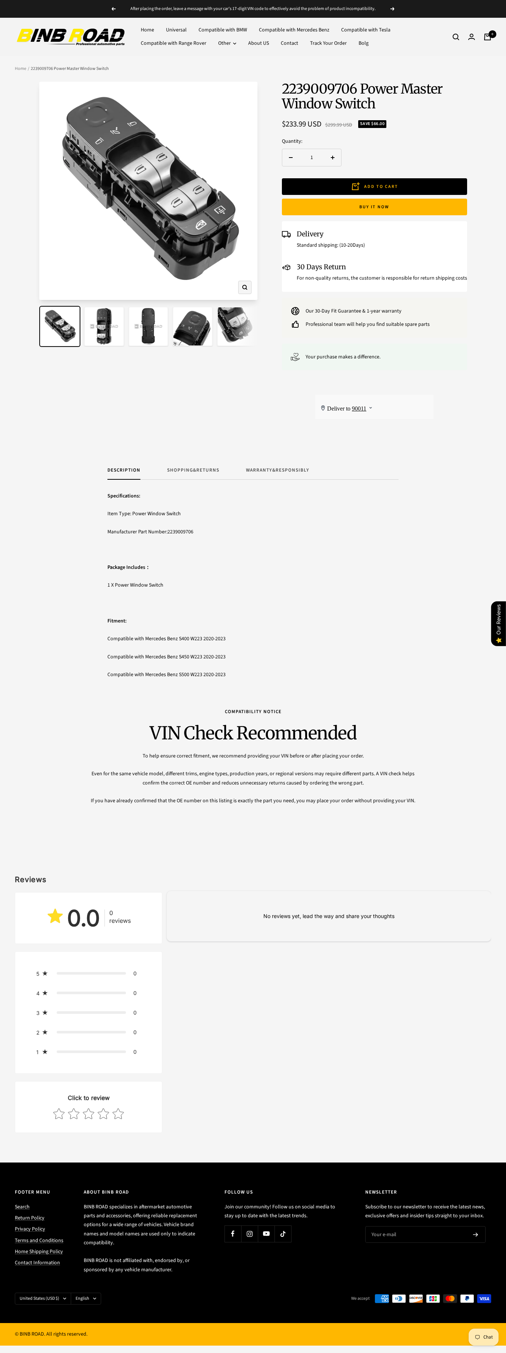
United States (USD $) (39, 1298)
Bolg (364, 43)
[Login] (471, 37)
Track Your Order (328, 43)
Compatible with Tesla (365, 30)
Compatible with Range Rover (173, 43)
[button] (88, 973)
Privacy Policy (30, 1229)
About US (258, 43)
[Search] (456, 37)
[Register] (475, 1234)
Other (225, 43)
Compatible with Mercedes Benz (294, 30)
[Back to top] (475, 1302)
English (82, 1298)
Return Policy (29, 1218)
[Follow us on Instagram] (249, 1233)
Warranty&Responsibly (277, 470)
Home (147, 30)
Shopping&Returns (193, 470)
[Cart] (487, 37)
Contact (289, 43)
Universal (176, 30)
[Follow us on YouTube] (266, 1233)
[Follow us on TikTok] (282, 1233)
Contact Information (37, 1262)
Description (123, 470)
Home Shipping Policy (39, 1251)
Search (22, 1207)
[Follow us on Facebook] (232, 1233)
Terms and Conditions (39, 1240)
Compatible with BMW (223, 30)
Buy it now (374, 207)
